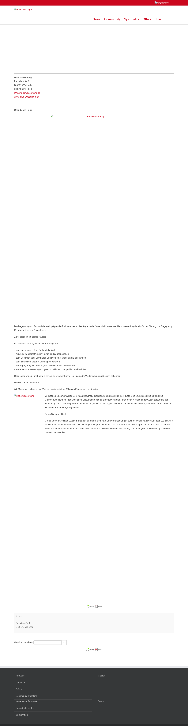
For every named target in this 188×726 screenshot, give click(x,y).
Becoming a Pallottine (26, 696)
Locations (20, 682)
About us (20, 676)
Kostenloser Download (27, 701)
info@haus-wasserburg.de (27, 93)
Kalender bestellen (25, 708)
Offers (19, 689)
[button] (169, 19)
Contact (101, 701)
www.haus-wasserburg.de (26, 97)
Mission (101, 676)
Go (64, 642)
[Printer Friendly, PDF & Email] (94, 605)
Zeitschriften (22, 715)
